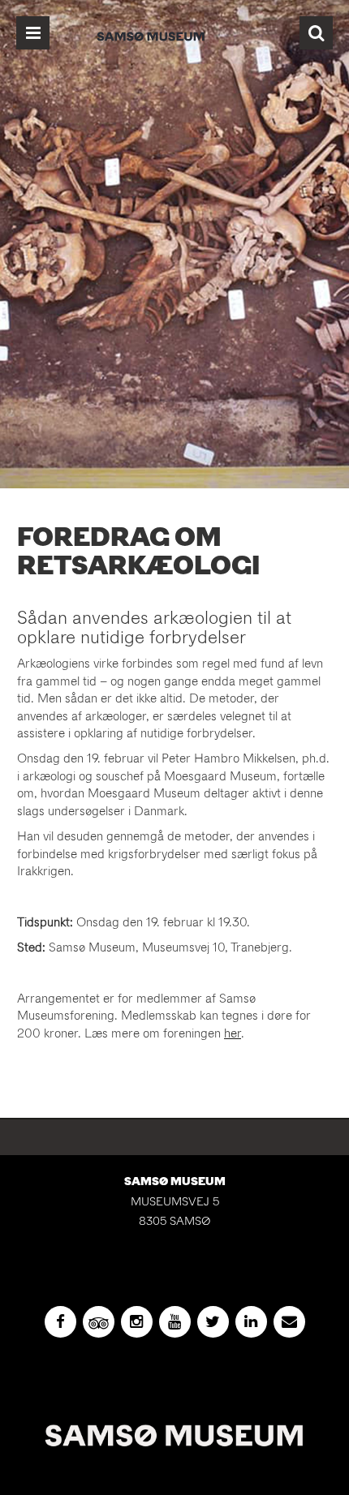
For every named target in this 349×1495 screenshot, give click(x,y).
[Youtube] (175, 1322)
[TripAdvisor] (98, 1322)
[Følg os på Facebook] (60, 1322)
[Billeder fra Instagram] (137, 1322)
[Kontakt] (289, 1322)
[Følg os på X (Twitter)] (213, 1322)
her (232, 1033)
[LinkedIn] (251, 1322)
